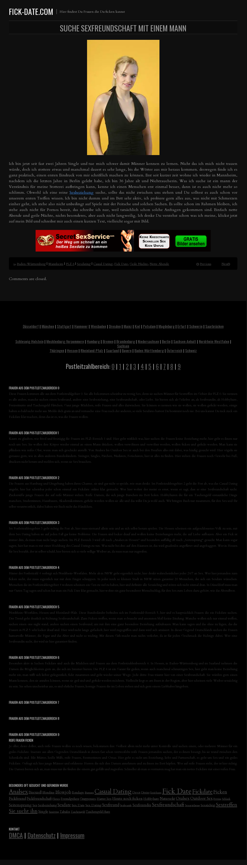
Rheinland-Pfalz (92, 350)
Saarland (112, 350)
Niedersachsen (148, 341)
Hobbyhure (151, 799)
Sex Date (78, 805)
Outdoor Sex (201, 798)
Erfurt (181, 326)
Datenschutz (41, 835)
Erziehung (155, 792)
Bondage (78, 793)
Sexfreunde (126, 805)
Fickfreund (17, 798)
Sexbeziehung (82, 192)
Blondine (48, 792)
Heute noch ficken (127, 798)
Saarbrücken (214, 326)
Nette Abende (159, 264)
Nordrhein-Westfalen (214, 341)
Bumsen (89, 792)
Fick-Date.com (31, 11)
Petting (217, 799)
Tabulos (65, 812)
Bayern (127, 350)
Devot (136, 793)
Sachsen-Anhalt (184, 341)
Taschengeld (78, 812)
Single (43, 811)
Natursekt (167, 798)
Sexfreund (110, 805)
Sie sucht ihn (23, 811)
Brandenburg (125, 341)
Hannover (81, 326)
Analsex (18, 792)
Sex (34, 805)
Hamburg (93, 341)
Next (225, 264)
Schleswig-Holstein (29, 341)
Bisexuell (35, 792)
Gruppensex (88, 799)
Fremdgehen (70, 798)
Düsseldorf (31, 326)
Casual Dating (103, 264)
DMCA (16, 835)
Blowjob (63, 792)
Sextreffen (226, 804)
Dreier (145, 793)
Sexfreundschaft (168, 804)
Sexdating (84, 264)
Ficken (220, 792)
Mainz (128, 326)
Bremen (108, 341)
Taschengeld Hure (98, 812)
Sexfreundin (142, 805)
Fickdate (202, 792)
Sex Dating (93, 805)
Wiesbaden (98, 326)
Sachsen (123, 345)
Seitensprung (20, 805)
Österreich (174, 350)
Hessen (72, 350)
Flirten (56, 799)
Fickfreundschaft (39, 798)
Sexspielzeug (192, 805)
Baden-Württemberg (31, 264)
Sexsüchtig (208, 805)
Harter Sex (104, 799)
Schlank (226, 799)
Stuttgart (64, 326)
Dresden (115, 326)
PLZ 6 (70, 264)
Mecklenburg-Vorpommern (65, 341)
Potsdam (149, 326)
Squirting (54, 812)
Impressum (72, 835)
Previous (205, 264)
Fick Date (121, 264)
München (48, 326)
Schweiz (191, 350)
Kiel (137, 326)
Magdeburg (166, 326)
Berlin (166, 341)
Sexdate (64, 805)
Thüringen (57, 350)
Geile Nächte (139, 264)
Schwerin (196, 326)
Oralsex (183, 798)
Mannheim (55, 264)
